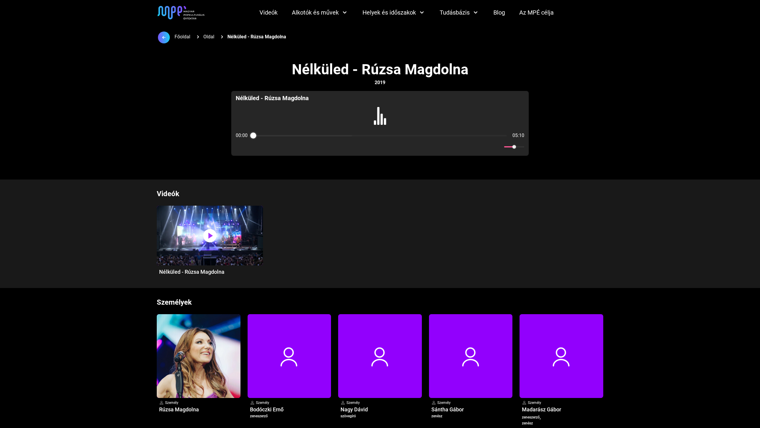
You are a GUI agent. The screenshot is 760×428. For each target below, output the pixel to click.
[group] (380, 123)
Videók (268, 12)
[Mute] (498, 147)
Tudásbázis (455, 12)
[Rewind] (367, 147)
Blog (499, 12)
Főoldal (182, 37)
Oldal (208, 37)
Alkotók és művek (315, 12)
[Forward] (393, 147)
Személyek (174, 302)
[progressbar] (379, 136)
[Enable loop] (239, 147)
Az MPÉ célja (536, 12)
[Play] (380, 147)
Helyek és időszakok (389, 12)
